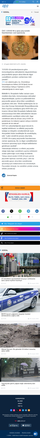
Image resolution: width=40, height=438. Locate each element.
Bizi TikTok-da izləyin (11, 233)
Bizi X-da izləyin (9, 243)
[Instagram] (14, 410)
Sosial (36, 12)
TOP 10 (20, 406)
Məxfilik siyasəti (26, 432)
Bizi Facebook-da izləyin (11, 238)
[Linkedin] (26, 410)
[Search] (33, 2)
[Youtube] (20, 410)
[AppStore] (26, 425)
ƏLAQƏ (20, 401)
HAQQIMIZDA (20, 398)
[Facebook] (11, 410)
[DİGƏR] (37, 6)
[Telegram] (23, 410)
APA (3, 82)
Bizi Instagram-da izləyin (11, 229)
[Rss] (29, 410)
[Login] (37, 2)
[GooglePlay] (14, 425)
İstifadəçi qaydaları (15, 432)
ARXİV (20, 403)
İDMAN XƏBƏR (20, 188)
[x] (17, 410)
